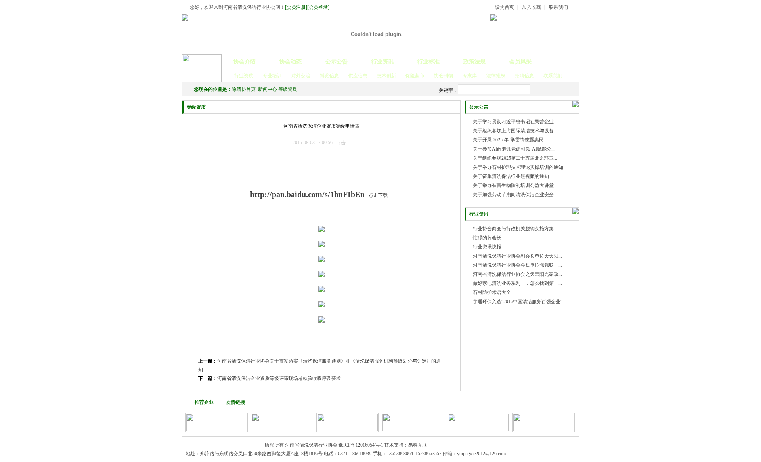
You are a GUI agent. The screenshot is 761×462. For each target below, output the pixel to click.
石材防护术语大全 (492, 292)
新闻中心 (267, 89)
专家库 (470, 75)
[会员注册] (296, 7)
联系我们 (558, 7)
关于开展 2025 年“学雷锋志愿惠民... (510, 140)
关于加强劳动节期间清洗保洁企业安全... (515, 194)
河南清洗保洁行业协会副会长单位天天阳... (517, 256)
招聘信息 (524, 75)
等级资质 (287, 89)
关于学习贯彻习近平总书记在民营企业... (515, 121)
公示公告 (336, 62)
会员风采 (520, 62)
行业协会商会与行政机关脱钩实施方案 (513, 228)
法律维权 (495, 75)
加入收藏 (531, 7)
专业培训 (272, 75)
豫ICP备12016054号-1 (360, 445)
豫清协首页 (244, 89)
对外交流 (300, 75)
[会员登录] (318, 7)
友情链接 (235, 402)
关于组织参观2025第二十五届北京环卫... (515, 158)
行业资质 (243, 75)
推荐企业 (204, 402)
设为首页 (504, 7)
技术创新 (386, 75)
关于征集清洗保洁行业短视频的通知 (511, 176)
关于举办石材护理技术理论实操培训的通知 (518, 167)
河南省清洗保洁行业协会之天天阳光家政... (517, 274)
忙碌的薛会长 (487, 238)
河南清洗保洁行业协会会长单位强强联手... (517, 265)
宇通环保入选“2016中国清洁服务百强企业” (517, 301)
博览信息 (329, 75)
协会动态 (290, 62)
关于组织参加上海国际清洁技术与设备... (515, 131)
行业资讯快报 (487, 247)
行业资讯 (382, 62)
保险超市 (414, 75)
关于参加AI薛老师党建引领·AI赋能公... (514, 149)
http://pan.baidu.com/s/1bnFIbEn (307, 194)
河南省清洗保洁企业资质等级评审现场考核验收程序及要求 (279, 378)
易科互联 (417, 445)
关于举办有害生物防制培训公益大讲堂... (515, 185)
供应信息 (357, 75)
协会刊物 (443, 75)
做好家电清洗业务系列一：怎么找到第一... (517, 283)
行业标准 (428, 62)
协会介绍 (244, 62)
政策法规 (474, 62)
